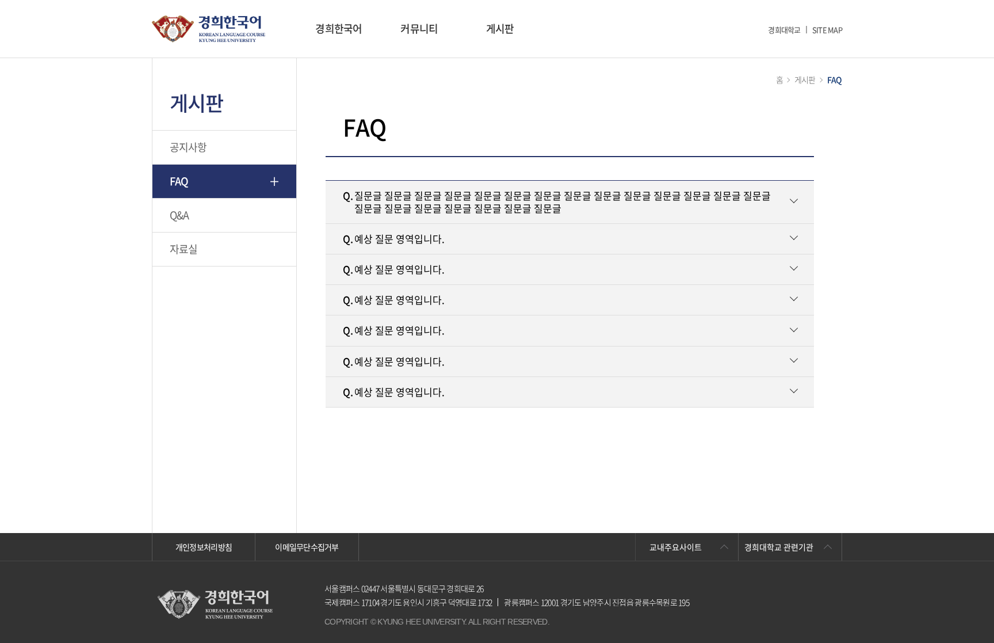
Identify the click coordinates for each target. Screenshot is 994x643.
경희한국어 (338, 28)
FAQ (179, 181)
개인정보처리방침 (203, 547)
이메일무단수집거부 (307, 547)
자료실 (184, 249)
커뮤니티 (419, 28)
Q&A (179, 215)
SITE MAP (827, 29)
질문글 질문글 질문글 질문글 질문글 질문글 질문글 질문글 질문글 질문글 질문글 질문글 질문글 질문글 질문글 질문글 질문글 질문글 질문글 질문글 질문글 (557, 201)
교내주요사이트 (675, 547)
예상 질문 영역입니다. (394, 238)
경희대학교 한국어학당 (208, 29)
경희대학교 (784, 29)
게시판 (500, 28)
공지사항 (188, 147)
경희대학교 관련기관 (778, 547)
